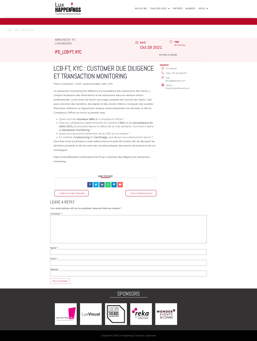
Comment (56, 214)
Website (54, 269)
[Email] (120, 184)
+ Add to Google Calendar (71, 193)
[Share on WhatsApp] (108, 184)
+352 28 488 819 (179, 73)
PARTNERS (178, 8)
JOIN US (201, 8)
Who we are (141, 8)
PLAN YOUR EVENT (158, 8)
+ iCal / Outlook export (141, 193)
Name (54, 248)
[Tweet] (96, 184)
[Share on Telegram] (114, 184)
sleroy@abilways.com (175, 81)
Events (17, 30)
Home (9, 30)
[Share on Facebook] (90, 184)
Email (53, 258)
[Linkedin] (102, 184)
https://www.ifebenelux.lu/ (177, 88)
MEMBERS (190, 8)
